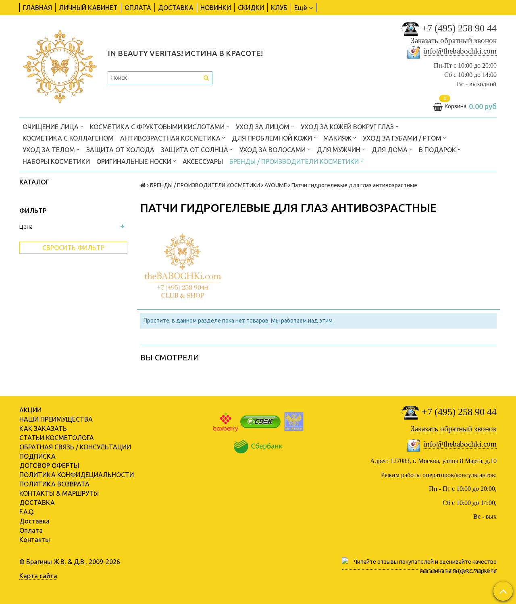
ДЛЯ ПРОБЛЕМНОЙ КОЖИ (273, 138)
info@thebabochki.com (460, 51)
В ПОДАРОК (438, 149)
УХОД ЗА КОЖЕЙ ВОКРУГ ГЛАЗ (348, 126)
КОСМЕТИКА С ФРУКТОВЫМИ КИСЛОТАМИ (158, 126)
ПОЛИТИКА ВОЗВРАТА (54, 484)
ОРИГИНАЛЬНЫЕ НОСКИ (134, 161)
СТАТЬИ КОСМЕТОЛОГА (56, 437)
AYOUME (275, 185)
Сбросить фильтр (73, 247)
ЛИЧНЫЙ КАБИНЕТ (88, 7)
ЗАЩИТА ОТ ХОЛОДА (120, 149)
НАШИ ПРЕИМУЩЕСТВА (56, 419)
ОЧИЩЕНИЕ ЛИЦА (51, 126)
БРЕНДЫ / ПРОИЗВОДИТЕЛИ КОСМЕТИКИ (294, 161)
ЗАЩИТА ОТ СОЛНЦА (195, 149)
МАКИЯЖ (338, 138)
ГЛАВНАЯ (37, 7)
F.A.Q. (26, 511)
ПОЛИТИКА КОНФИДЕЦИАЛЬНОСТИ (76, 474)
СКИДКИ (251, 7)
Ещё (300, 7)
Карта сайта (38, 575)
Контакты (34, 539)
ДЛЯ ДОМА (390, 149)
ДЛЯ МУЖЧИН (339, 149)
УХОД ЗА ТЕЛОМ (50, 149)
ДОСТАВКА (176, 7)
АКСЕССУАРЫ (203, 161)
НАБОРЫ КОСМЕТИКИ (56, 161)
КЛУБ (279, 7)
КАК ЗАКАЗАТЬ (43, 428)
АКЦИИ (30, 410)
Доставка (34, 521)
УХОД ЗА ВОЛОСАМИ (273, 149)
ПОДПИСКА (37, 456)
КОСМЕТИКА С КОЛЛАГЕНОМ (68, 138)
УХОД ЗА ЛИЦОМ (263, 126)
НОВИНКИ (215, 7)
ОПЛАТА (138, 7)
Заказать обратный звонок (454, 40)
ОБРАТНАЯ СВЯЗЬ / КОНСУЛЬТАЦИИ (75, 447)
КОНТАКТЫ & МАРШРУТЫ (59, 493)
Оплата (31, 530)
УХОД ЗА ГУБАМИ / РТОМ (403, 138)
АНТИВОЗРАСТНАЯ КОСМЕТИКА (171, 138)
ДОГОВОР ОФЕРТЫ (49, 465)
